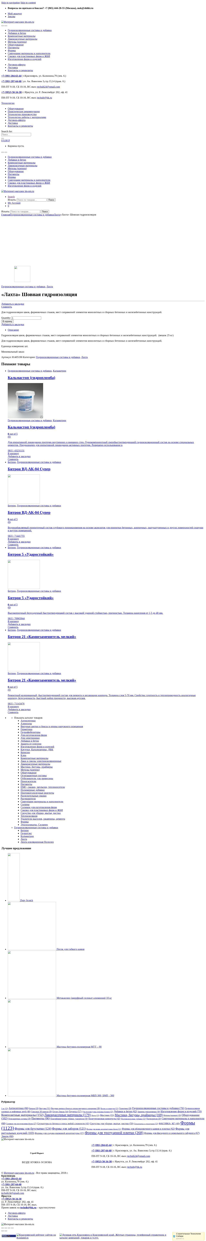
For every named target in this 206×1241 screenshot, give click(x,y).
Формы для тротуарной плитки (114, 1133)
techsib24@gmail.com (48, 86)
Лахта (57, 214)
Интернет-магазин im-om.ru (19, 1173)
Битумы (44, 1108)
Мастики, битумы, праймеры (37, 766)
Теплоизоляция (29, 816)
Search (11, 196)
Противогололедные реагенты (37, 792)
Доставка (13, 67)
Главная (5, 214)
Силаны (25, 804)
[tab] (106, 330)
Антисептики (28, 720)
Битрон (12, 462)
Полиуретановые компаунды (104, 1118)
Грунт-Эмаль (60, 1112)
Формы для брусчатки (33, 1128)
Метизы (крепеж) (17, 41)
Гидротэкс (26, 833)
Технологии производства (22, 114)
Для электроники (30, 738)
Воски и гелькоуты (110, 1108)
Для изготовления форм (34, 735)
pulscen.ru (180, 1239)
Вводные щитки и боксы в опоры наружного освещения (52, 726)
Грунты (75, 1111)
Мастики (107, 1115)
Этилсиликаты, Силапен (34, 824)
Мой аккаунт (15, 13)
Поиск (51, 200)
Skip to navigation (10, 2)
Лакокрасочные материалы (22, 39)
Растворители (28, 798)
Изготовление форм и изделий (24, 59)
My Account (14, 203)
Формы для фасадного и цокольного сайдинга (172, 1133)
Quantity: (6, 317)
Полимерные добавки (33, 790)
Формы (12, 50)
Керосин (25, 752)
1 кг (4, 1108)
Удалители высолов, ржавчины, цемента (43, 818)
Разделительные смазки (34, 795)
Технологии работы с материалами (27, 117)
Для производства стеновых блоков (97, 1112)
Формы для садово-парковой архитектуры (59, 1133)
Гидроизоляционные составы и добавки (30, 30)
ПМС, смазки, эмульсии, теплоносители (43, 787)
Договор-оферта (16, 64)
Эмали (7, 1136)
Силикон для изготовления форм (39, 807)
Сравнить (6, 306)
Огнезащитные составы (34, 775)
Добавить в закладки (12, 304)
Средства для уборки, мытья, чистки (41, 813)
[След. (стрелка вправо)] (6, 1230)
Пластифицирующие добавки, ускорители (69, 1119)
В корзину (7, 321)
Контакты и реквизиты (20, 70)
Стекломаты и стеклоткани (146, 1124)
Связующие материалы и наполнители (29, 53)
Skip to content (28, 2)
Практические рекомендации (24, 111)
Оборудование (16, 44)
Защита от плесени (31, 743)
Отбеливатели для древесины (37, 778)
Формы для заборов (69, 1128)
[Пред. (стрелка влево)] (2, 1230)
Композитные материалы (21, 36)
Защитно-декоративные (149, 1112)
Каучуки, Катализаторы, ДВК (37, 749)
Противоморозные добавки (133, 1119)
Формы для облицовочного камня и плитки (148, 1128)
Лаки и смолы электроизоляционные (41, 761)
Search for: (6, 131)
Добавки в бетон (17, 33)
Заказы (11, 16)
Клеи (23, 755)
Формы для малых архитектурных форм (103, 1129)
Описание (13, 330)
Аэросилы (26, 723)
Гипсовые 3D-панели (41, 1112)
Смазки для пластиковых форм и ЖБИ (29, 56)
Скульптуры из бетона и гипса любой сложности (63, 1123)
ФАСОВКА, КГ (169, 1123)
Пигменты (13, 47)
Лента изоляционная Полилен (37, 842)
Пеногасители (28, 781)
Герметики (26, 729)
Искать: (12, 199)
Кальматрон (59, 370)
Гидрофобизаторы (30, 732)
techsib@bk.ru (44, 97)
